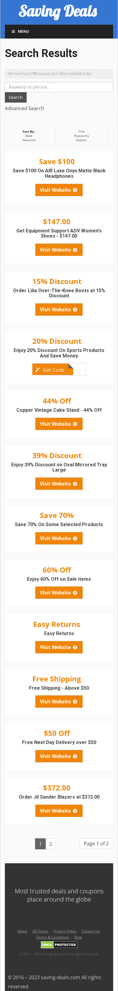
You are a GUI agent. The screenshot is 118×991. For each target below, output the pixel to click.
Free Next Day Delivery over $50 (59, 742)
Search (16, 97)
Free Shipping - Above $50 (59, 688)
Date (28, 136)
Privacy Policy (65, 931)
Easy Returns (59, 633)
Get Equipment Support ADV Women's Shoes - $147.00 (59, 233)
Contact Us (90, 931)
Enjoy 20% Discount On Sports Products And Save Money (59, 353)
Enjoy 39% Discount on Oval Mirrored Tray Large (59, 467)
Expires (81, 140)
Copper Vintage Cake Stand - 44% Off (59, 410)
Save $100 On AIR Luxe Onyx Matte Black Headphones (59, 173)
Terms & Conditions (52, 937)
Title (81, 131)
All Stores (40, 931)
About (22, 931)
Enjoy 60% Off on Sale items (59, 579)
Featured (28, 140)
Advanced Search (24, 108)
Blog (78, 937)
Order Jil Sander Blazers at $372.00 (59, 797)
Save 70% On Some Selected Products (59, 524)
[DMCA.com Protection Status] (59, 946)
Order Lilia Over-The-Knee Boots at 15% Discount (59, 293)
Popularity (81, 136)
